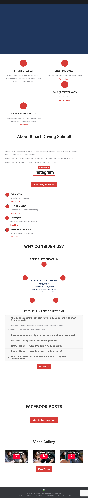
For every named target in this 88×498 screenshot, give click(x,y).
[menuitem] (20, 495)
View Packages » (65, 79)
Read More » (23, 125)
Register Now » (64, 100)
